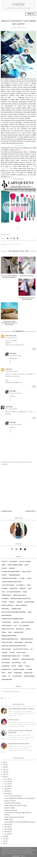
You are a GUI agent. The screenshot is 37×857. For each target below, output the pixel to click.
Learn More (16, 856)
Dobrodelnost (6, 595)
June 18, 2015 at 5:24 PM (11, 337)
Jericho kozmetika (21, 605)
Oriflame (4, 652)
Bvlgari (4, 575)
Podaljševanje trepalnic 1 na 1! (11, 656)
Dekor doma (13, 588)
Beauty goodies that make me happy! (15, 805)
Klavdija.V (13, 353)
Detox (30, 588)
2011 (4, 843)
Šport (3, 672)
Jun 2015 (6, 793)
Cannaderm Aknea (14, 575)
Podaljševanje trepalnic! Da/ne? (19, 743)
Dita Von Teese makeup (14, 592)
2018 (4, 769)
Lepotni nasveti (7, 625)
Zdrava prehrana (29, 676)
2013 (4, 839)
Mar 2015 (7, 829)
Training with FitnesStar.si (12, 803)
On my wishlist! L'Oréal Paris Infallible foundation (19, 822)
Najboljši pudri (18, 632)
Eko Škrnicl (5, 598)
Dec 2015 (7, 779)
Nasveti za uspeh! (7, 642)
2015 (4, 776)
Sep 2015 (7, 786)
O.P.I (31, 649)
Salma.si (27, 666)
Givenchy (12, 602)
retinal (14, 666)
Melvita (28, 629)
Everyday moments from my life (21, 598)
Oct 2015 (7, 784)
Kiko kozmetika (6, 615)
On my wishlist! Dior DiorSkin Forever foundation (19, 798)
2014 (4, 836)
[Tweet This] (7, 238)
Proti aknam (6, 662)
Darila (29, 585)
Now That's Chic (10, 335)
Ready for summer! (10, 801)
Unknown (8, 369)
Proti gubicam (16, 662)
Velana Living (28, 672)
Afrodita (4, 561)
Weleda (4, 676)
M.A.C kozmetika (24, 625)
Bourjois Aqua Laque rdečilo (11, 571)
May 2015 (7, 824)
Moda (10, 632)
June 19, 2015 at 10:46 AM (11, 371)
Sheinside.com (6, 669)
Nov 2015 (7, 781)
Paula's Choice (21, 652)
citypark (22, 578)
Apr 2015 (6, 827)
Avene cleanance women (14, 565)
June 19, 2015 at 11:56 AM (15, 393)
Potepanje (26, 656)
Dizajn (25, 592)
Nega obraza (10, 244)
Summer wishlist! (9, 808)
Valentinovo (18, 672)
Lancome (16, 622)
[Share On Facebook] (11, 238)
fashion (4, 602)
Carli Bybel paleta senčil (9, 578)
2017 (4, 772)
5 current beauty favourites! (13, 796)
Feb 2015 (7, 831)
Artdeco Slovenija (25, 561)
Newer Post (7, 511)
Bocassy (4, 568)
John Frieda (5, 608)
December (5, 588)
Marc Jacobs (20, 629)
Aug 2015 (7, 788)
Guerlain (19, 602)
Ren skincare (5, 666)
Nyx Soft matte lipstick (20, 649)
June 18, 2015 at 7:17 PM (15, 355)
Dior (3, 592)
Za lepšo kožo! (17, 676)
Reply (34, 349)
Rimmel (20, 666)
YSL (9, 676)
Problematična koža (27, 659)
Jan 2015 (6, 834)
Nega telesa (28, 642)
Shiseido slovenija (18, 669)
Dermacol (23, 588)
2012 (4, 841)
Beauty (27, 565)
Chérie (18, 4)
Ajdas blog (8, 406)
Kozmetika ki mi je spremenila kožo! (12, 619)
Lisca (15, 625)
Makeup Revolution (8, 629)
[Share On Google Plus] (14, 238)
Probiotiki (15, 659)
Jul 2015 (6, 791)
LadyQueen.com (18, 145)
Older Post (30, 511)
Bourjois (12, 568)
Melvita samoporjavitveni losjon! (14, 817)
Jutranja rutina (16, 608)
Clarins (29, 578)
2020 (4, 764)
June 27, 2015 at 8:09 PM (11, 408)
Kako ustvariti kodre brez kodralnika (14, 612)
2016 (4, 774)
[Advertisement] (18, 489)
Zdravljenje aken (7, 679)
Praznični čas (6, 659)
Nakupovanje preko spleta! (10, 639)
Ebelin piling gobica (19, 595)
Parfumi (19, 244)
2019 (4, 767)
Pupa (24, 662)
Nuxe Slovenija (6, 649)
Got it (23, 856)
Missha (4, 632)
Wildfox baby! (8, 819)
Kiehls (30, 612)
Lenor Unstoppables (27, 622)
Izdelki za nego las (8, 605)
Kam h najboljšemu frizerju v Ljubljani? (21, 709)
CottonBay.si (20, 585)
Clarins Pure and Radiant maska (12, 581)
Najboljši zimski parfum (9, 635)
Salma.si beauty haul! (10, 810)
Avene (3, 565)
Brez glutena (26, 571)
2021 (4, 762)
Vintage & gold (13, 720)
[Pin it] (17, 238)
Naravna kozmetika (27, 639)
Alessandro (13, 561)
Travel (10, 672)
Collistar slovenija (8, 585)
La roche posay (6, 622)
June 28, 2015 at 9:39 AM (15, 424)
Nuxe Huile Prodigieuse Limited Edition (14, 646)
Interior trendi (29, 602)
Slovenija (29, 669)
